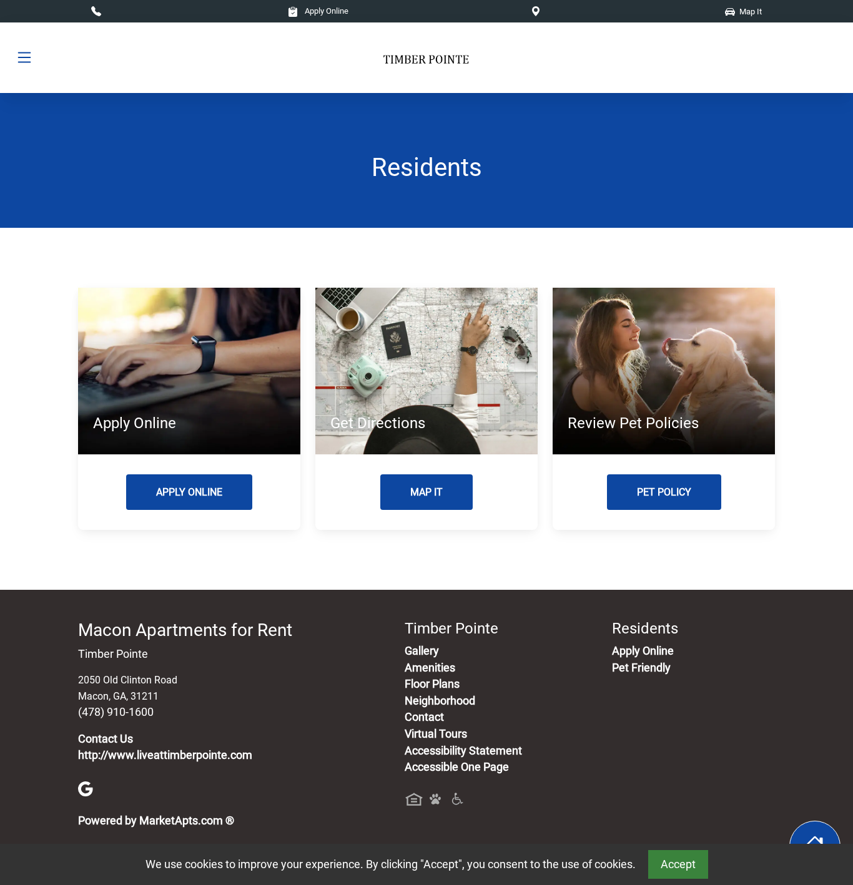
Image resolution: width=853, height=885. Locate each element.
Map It (426, 492)
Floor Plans (432, 684)
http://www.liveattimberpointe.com (165, 755)
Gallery (422, 651)
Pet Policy (664, 492)
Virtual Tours (436, 734)
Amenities (430, 668)
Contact (424, 717)
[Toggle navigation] (24, 58)
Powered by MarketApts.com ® (156, 820)
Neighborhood (440, 701)
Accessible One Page (457, 767)
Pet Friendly (641, 668)
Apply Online (325, 11)
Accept (678, 864)
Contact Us (105, 739)
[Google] (85, 788)
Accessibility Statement (463, 751)
